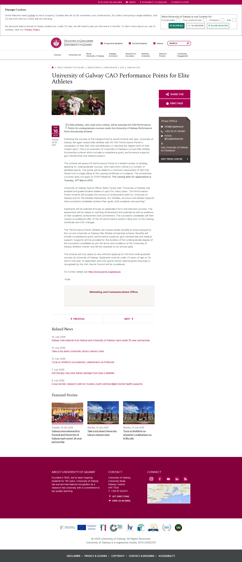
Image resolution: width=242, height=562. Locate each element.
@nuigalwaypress (174, 138)
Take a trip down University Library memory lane (78, 351)
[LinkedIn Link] (177, 479)
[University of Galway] (72, 43)
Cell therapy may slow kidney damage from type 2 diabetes (83, 373)
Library (132, 2)
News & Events (94, 67)
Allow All (178, 26)
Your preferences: (192, 20)
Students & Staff (180, 2)
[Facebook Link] (160, 479)
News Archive (110, 67)
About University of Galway (71, 67)
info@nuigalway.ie (174, 126)
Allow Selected (219, 26)
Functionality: (168, 20)
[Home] (53, 67)
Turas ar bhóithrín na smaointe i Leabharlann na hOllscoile (83, 362)
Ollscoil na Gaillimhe (111, 2)
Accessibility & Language (154, 2)
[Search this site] (188, 44)
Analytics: (214, 20)
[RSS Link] (185, 479)
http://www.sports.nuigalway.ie (104, 271)
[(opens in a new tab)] (78, 529)
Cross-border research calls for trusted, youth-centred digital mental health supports (97, 383)
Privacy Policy (32, 29)
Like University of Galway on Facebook (174, 149)
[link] (77, 527)
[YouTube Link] (168, 479)
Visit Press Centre (171, 159)
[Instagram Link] (151, 479)
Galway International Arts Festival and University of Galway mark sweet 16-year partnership (101, 340)
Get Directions (120, 496)
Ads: (229, 20)
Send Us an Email (121, 501)
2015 (122, 67)
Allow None (197, 26)
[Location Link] (168, 501)
